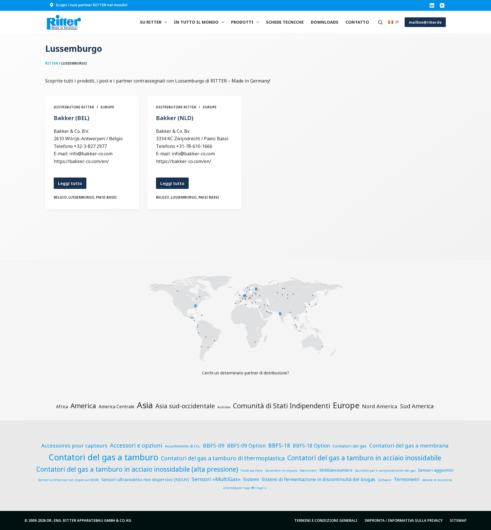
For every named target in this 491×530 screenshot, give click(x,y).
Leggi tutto (71, 184)
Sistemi (251, 479)
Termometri (407, 479)
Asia (145, 405)
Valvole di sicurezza (437, 480)
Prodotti (242, 22)
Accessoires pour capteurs (74, 445)
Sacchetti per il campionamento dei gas (385, 471)
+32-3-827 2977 (90, 146)
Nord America (380, 406)
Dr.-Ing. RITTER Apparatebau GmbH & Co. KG (89, 520)
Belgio (60, 197)
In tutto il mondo (196, 22)
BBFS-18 (279, 445)
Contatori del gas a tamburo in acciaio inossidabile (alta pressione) (137, 469)
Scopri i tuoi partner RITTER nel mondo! (92, 4)
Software (384, 480)
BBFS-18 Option (311, 445)
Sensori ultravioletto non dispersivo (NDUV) (145, 479)
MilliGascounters (335, 470)
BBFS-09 (213, 445)
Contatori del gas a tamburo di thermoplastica (223, 458)
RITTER (51, 63)
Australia (223, 407)
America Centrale (116, 406)
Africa (62, 406)
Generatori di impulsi (281, 471)
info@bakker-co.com (91, 153)
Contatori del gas (349, 446)
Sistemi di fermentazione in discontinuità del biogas (318, 479)
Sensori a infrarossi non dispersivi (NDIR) (68, 480)
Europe (107, 107)
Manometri (308, 471)
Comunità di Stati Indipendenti (281, 405)
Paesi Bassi (106, 197)
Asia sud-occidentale (185, 406)
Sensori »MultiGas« (216, 479)
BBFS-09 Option (246, 445)
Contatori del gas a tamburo (103, 457)
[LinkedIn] (432, 5)
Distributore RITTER (74, 107)
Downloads (324, 22)
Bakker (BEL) (71, 118)
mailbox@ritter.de (425, 22)
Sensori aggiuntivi (435, 470)
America (83, 405)
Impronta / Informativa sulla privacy (404, 520)
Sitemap (458, 520)
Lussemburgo (81, 197)
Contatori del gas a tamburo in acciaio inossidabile (364, 457)
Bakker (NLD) (174, 118)
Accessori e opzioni (136, 445)
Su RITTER (150, 22)
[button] (393, 22)
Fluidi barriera (251, 471)
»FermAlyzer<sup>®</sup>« (245, 488)
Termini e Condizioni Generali (325, 520)
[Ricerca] (380, 22)
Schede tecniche (285, 22)
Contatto (357, 22)
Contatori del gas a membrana (409, 445)
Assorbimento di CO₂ (182, 446)
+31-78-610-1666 (194, 146)
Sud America (417, 406)
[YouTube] (442, 5)
